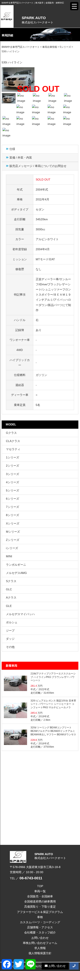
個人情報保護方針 (40, 953)
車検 (40, 917)
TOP (40, 886)
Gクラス (11, 432)
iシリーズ (12, 548)
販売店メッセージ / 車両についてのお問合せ (37, 166)
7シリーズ (12, 506)
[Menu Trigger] (74, 6)
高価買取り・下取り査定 (40, 906)
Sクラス (11, 581)
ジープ (10, 630)
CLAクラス (13, 441)
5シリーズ (12, 490)
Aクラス (11, 597)
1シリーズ (12, 457)
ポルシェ (11, 622)
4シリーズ (12, 482)
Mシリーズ (13, 531)
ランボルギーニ (16, 564)
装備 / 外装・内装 (20, 157)
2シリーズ (12, 465)
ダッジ (10, 638)
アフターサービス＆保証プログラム (40, 912)
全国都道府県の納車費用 (40, 901)
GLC (9, 589)
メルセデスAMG (16, 573)
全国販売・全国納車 (40, 896)
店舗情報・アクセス (40, 927)
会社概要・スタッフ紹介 (40, 932)
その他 (10, 647)
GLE (9, 606)
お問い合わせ (40, 937)
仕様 (12, 149)
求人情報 (40, 948)
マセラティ (13, 449)
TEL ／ (26, 878)
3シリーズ (12, 474)
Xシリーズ (12, 523)
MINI (9, 556)
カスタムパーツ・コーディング (40, 922)
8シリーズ (12, 515)
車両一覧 (40, 891)
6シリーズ (12, 498)
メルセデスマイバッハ (20, 614)
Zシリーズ (12, 539)
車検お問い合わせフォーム (40, 943)
